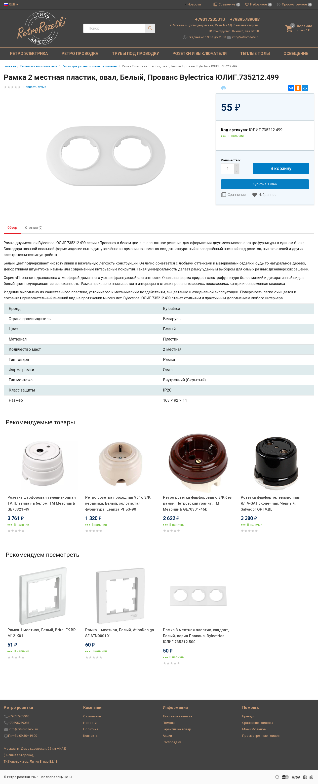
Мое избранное (254, 729)
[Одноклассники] (298, 88)
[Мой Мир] (305, 88)
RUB (12, 4)
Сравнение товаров (257, 723)
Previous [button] (5, 490)
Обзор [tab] (12, 227)
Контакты (90, 736)
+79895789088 (245, 19)
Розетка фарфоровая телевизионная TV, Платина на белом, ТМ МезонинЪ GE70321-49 (41, 503)
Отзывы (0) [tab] (33, 227)
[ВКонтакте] (291, 88)
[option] (42, 489)
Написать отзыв (35, 87)
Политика (90, 729)
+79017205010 (210, 19)
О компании (92, 716)
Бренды (248, 716)
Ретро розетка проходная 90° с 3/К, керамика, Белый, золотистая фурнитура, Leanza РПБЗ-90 (118, 503)
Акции (167, 736)
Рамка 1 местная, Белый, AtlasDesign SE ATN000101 (119, 633)
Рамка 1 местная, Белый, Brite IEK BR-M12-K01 (42, 633)
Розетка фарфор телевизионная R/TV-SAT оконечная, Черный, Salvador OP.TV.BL (270, 503)
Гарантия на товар (177, 729)
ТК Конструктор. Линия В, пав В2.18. (234, 31)
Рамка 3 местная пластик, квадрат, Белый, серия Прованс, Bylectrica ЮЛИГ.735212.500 (196, 636)
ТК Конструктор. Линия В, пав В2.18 (30, 761)
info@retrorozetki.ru (246, 37)
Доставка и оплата (177, 716)
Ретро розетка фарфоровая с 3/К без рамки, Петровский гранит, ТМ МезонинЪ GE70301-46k (197, 503)
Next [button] (313, 490)
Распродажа (172, 742)
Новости (194, 4)
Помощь (169, 723)
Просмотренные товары (261, 736)
